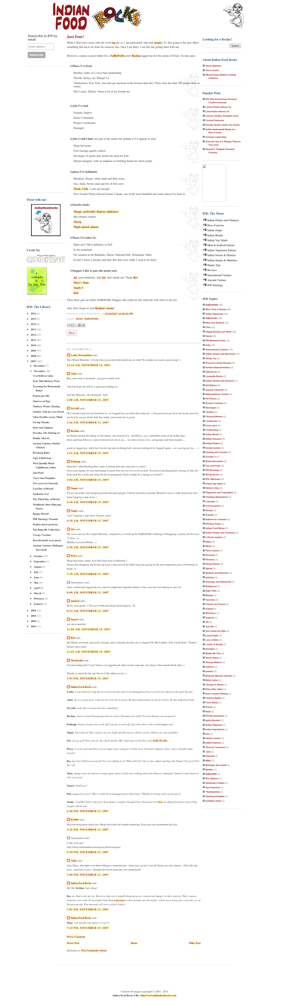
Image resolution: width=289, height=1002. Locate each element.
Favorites (210, 600)
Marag (77, 222)
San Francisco (212, 787)
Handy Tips (213, 265)
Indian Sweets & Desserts (221, 255)
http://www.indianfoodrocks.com (158, 995)
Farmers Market (213, 698)
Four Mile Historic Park (46, 381)
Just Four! (38, 472)
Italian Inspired (213, 743)
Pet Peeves (211, 398)
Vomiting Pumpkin (215, 796)
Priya (74, 555)
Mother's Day (212, 488)
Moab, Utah (81, 189)
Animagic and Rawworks (218, 582)
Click (208, 327)
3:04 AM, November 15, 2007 (88, 479)
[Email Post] (99, 319)
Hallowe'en (211, 372)
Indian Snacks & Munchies (222, 260)
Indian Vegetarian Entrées (221, 250)
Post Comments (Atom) (94, 950)
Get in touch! (212, 70)
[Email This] (69, 325)
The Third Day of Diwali (46, 499)
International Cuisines (219, 275)
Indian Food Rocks (81, 687)
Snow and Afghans (43, 427)
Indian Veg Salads (217, 240)
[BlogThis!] (72, 325)
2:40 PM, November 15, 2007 (88, 811)
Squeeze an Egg (41, 401)
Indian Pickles (212, 443)
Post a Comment (76, 936)
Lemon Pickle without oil (218, 107)
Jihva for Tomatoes (215, 747)
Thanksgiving (212, 792)
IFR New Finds (213, 524)
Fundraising (211, 430)
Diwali (208, 336)
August (38, 566)
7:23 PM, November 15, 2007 (88, 928)
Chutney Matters (214, 416)
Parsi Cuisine (212, 550)
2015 (34, 319)
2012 (34, 334)
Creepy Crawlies (42, 535)
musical (75, 601)
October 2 (210, 457)
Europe (209, 510)
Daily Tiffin (211, 591)
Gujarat (209, 608)
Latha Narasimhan (81, 355)
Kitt (76, 293)
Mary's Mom (81, 282)
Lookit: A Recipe (214, 644)
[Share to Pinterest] (84, 325)
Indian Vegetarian (214, 314)
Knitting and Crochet (216, 452)
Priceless (210, 559)
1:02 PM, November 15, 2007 (88, 678)
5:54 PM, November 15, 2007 (88, 852)
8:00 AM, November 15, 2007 (88, 592)
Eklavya (209, 595)
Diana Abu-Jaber (214, 689)
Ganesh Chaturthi (214, 390)
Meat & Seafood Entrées (221, 245)
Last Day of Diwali (43, 488)
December (40, 365)
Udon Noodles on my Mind (47, 417)
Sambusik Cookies (215, 783)
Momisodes (77, 660)
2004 (34, 621)
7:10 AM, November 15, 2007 (88, 574)
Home (134, 943)
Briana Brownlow (214, 461)
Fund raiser (211, 425)
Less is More (211, 640)
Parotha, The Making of (46, 433)
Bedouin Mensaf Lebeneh (218, 676)
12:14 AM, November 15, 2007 (89, 365)
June (37, 577)
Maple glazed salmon (86, 227)
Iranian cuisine (213, 738)
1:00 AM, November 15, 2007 (88, 400)
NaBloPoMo (117, 56)
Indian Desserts (213, 439)
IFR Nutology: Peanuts (45, 519)
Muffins (209, 769)
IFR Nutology (215, 285)
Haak (208, 711)
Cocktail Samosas (214, 120)
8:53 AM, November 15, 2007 (88, 611)
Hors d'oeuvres (215, 225)
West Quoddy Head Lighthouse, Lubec (44, 465)
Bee (135, 277)
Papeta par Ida (41, 395)
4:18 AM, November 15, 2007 (88, 502)
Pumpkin (210, 649)
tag (113, 42)
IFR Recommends (214, 716)
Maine (208, 542)
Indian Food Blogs (215, 528)
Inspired (209, 618)
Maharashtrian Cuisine (217, 394)
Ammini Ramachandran (217, 367)
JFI (207, 622)
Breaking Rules (41, 452)
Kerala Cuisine (212, 448)
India (208, 345)
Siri (73, 529)
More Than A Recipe (215, 309)
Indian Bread (212, 434)
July (36, 572)
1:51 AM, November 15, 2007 (88, 453)
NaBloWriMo (159, 740)
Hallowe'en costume (215, 519)
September (40, 561)
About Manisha (213, 66)
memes (158, 42)
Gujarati (209, 515)
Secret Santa (211, 658)
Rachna (136, 56)
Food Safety (211, 702)
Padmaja (76, 461)
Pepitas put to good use (45, 524)
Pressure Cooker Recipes (218, 363)
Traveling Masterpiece (216, 497)
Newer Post (73, 943)
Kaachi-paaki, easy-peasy (47, 540)
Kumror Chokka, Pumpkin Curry (221, 116)
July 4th (209, 626)
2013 (34, 329)
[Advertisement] (42, 129)
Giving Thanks (41, 422)
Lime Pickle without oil (217, 111)
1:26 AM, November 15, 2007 (88, 422)
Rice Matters (211, 778)
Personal (209, 555)
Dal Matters (211, 385)
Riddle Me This (213, 653)
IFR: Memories (212, 479)
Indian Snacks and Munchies (220, 354)
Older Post (195, 943)
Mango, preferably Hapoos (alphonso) (96, 211)
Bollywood (211, 586)
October (38, 556)
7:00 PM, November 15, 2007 (88, 874)
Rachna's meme (104, 308)
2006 (34, 610)
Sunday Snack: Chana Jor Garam (222, 125)
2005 (34, 615)
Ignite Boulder (212, 720)
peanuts (209, 667)
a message (119, 900)
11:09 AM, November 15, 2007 (89, 629)
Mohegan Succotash (216, 765)
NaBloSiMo (211, 774)
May (36, 582)
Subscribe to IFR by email (42, 37)
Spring (208, 568)
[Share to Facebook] (80, 325)
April (37, 588)
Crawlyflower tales (43, 375)
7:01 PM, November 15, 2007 (88, 909)
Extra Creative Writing (216, 693)
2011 (34, 340)
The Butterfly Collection (46, 529)
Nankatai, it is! (41, 494)
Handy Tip (210, 358)
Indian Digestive (213, 725)
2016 (34, 313)
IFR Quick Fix (212, 474)
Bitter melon (211, 680)
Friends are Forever (215, 604)
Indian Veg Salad (214, 483)
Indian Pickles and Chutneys (223, 220)
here (160, 802)
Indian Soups (214, 230)
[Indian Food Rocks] (233, 16)
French (209, 707)
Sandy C (79, 288)
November (40, 371)
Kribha (75, 819)
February (39, 598)
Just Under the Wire (215, 631)
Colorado (210, 501)
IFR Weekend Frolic (215, 340)
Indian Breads (215, 235)
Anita (74, 373)
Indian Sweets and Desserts (219, 381)
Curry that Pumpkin (44, 478)
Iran (207, 734)
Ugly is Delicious (42, 458)
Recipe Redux (212, 564)
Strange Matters (213, 662)
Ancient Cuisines (216, 280)
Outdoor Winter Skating (46, 406)
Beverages (210, 407)
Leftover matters (214, 537)
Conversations (213, 506)
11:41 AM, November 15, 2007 (89, 651)
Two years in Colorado (45, 483)
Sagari (74, 619)
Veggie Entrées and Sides (218, 332)
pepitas (209, 671)
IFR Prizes (210, 613)
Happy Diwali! (41, 513)
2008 (34, 356)
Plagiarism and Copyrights (219, 492)
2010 (34, 345)
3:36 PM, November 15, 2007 (88, 829)
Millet (208, 760)
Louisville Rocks (214, 376)
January (39, 604)
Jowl (207, 752)
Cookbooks (211, 421)
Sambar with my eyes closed (48, 411)
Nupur (74, 488)
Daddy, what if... (41, 438)
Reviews (212, 270)
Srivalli (75, 408)
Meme (79, 319)
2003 (34, 626)
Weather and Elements (217, 573)
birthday (209, 577)
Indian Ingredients (214, 729)
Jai (75, 277)
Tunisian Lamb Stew (215, 137)
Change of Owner (214, 684)
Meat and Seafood (214, 323)
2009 (34, 350)
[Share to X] (76, 325)
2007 (34, 361)
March (38, 593)
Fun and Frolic (213, 466)
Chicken (209, 412)
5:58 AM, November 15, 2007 (88, 547)
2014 (34, 324)
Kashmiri (210, 756)
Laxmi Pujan (211, 635)
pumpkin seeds (213, 801)
